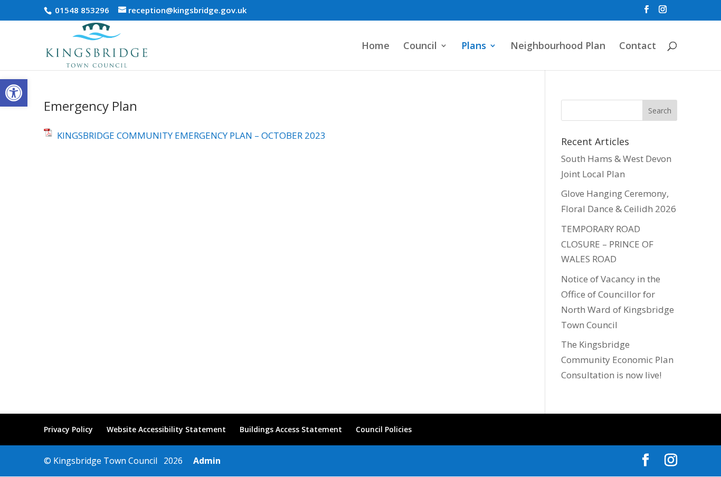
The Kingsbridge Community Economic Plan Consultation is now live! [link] (617, 359)
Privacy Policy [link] (68, 429)
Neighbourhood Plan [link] (557, 47)
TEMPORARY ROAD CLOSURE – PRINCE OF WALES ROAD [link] (607, 244)
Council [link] (420, 47)
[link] (13, 93)
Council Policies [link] (384, 429)
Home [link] (376, 47)
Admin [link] (205, 460)
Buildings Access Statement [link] (291, 429)
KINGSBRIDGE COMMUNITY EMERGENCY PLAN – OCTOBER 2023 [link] (191, 135)
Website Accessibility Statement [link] (166, 429)
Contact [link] (637, 47)
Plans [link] (473, 47)
